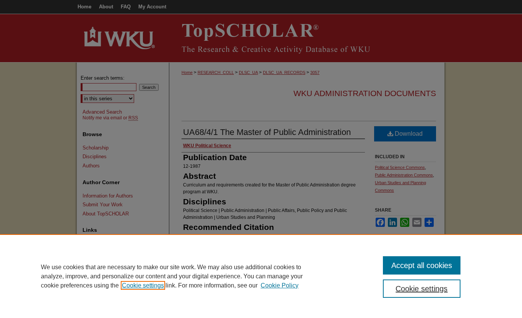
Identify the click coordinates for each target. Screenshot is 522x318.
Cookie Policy (279, 285)
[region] (261, 276)
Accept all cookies (421, 265)
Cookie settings (143, 285)
